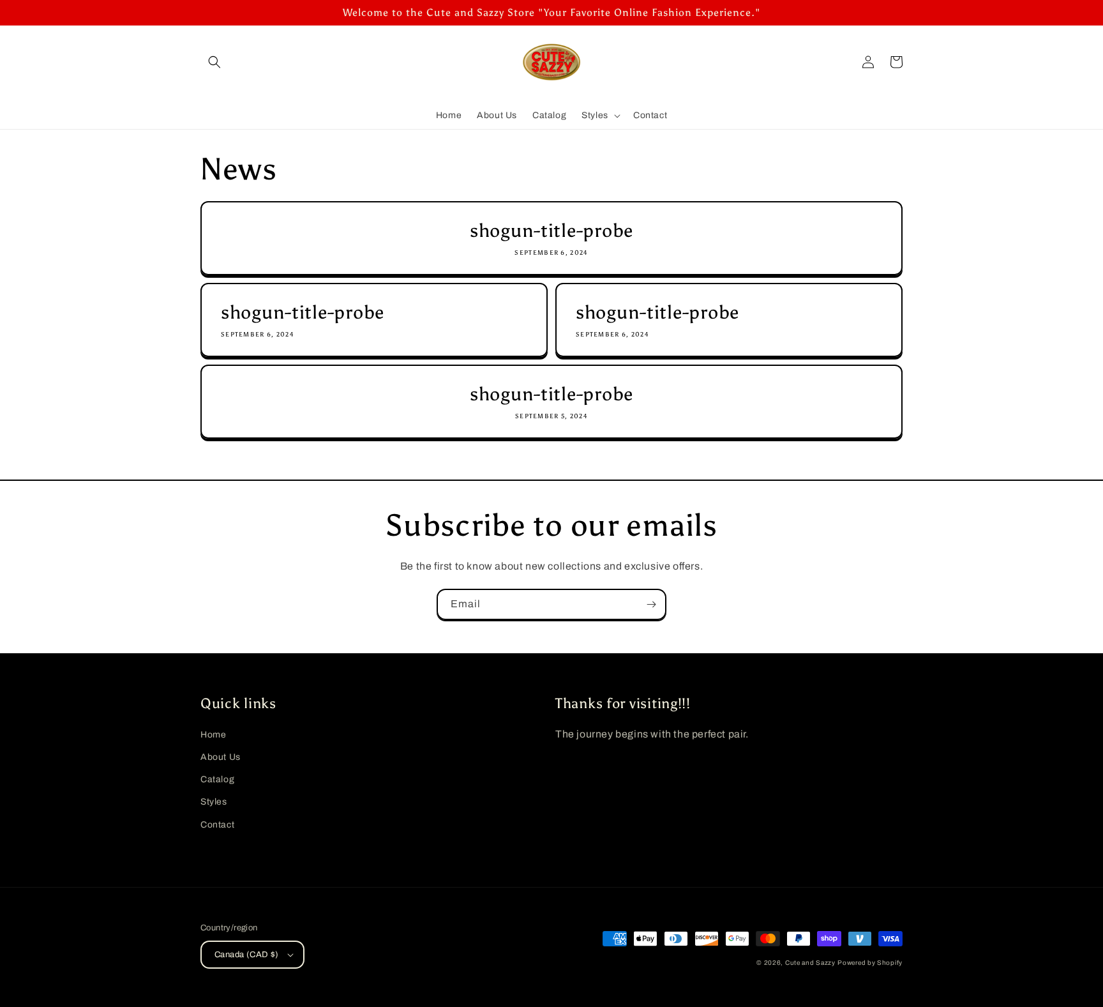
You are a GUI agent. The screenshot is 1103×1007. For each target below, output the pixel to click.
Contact (217, 824)
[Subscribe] (651, 604)
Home (213, 734)
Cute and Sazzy (810, 962)
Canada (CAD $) (246, 954)
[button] (214, 62)
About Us (220, 757)
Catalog (217, 779)
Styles (213, 801)
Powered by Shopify (870, 962)
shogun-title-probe (551, 231)
